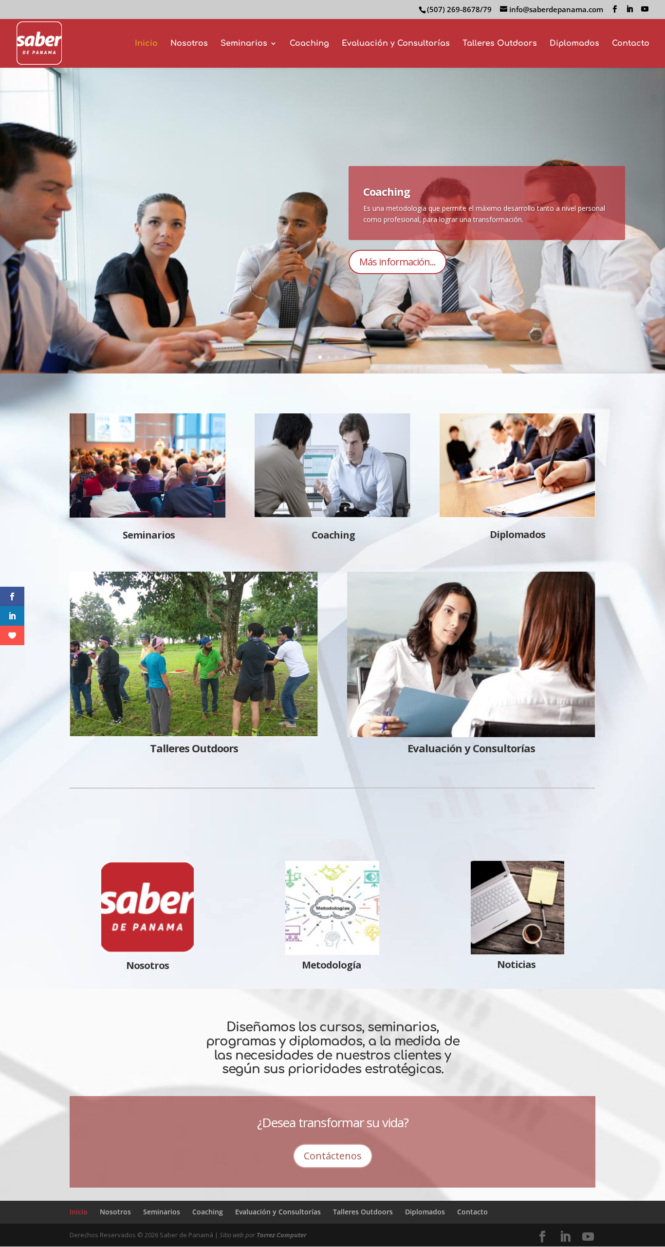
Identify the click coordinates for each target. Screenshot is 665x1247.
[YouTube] (644, 9)
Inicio (146, 44)
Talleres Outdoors (499, 44)
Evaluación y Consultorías (396, 44)
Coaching (309, 44)
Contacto (630, 44)
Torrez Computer (281, 1234)
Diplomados (574, 44)
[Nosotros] (147, 949)
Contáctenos (333, 1155)
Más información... (397, 292)
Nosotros (189, 44)
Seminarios (244, 44)
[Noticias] (517, 907)
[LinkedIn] (629, 9)
